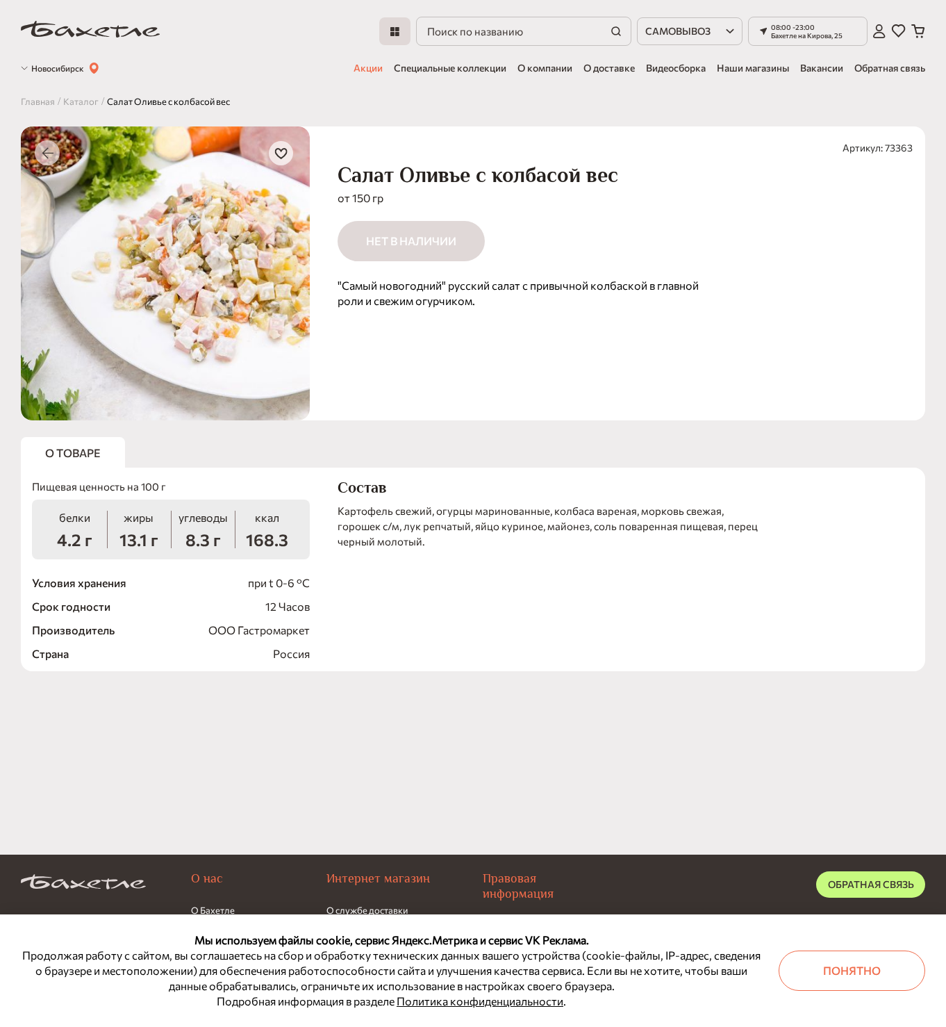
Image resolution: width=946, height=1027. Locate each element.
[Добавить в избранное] (281, 153)
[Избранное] (898, 31)
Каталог (81, 101)
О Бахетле (213, 910)
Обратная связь (889, 68)
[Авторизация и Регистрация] (879, 31)
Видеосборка (676, 68)
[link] (90, 31)
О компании (544, 68)
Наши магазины (753, 68)
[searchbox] (523, 31)
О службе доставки (367, 910)
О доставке (609, 68)
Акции (368, 68)
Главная (38, 101)
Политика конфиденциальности (480, 1001)
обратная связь (871, 884)
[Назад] (47, 152)
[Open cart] (918, 31)
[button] (808, 31)
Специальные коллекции (450, 68)
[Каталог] (394, 31)
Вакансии (821, 68)
